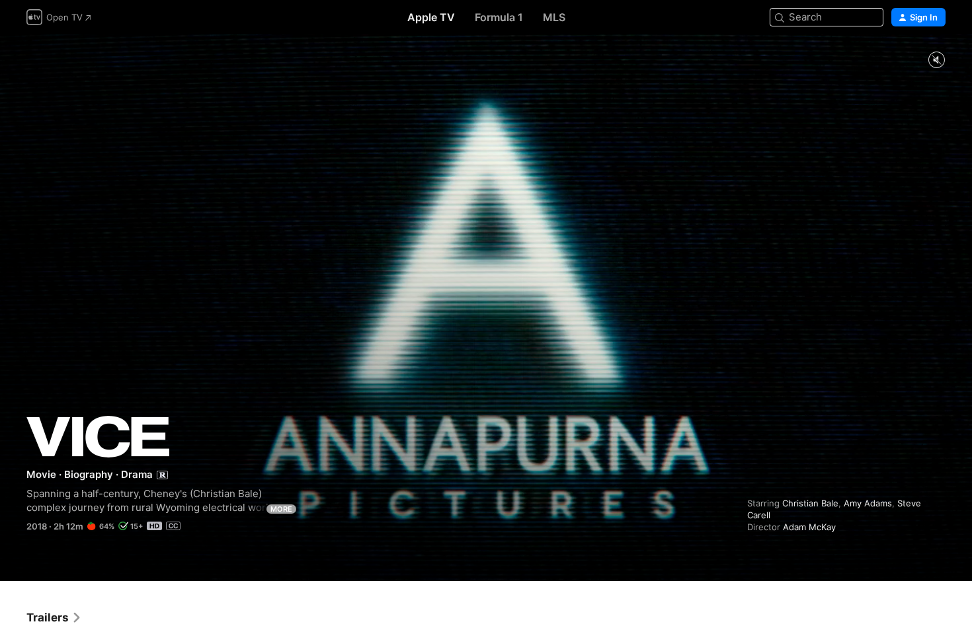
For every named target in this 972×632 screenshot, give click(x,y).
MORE (281, 509)
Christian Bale (810, 503)
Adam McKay (809, 527)
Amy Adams (868, 503)
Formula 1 (499, 17)
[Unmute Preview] (936, 60)
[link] (54, 617)
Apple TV (431, 17)
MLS (554, 17)
